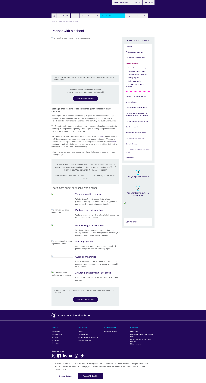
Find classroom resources (134, 52)
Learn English (63, 16)
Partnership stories (110, 331)
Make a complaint (136, 344)
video (101, 136)
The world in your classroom (135, 58)
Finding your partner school (137, 71)
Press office (134, 331)
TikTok (82, 354)
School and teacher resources (112, 16)
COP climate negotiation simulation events (138, 151)
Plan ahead (130, 157)
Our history (55, 340)
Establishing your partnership (137, 74)
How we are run (57, 334)
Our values (55, 337)
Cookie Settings (65, 376)
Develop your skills (132, 127)
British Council (58, 9)
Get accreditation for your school (137, 121)
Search (153, 3)
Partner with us (83, 334)
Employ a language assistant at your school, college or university (137, 114)
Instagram (77, 354)
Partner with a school (133, 63)
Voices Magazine (110, 327)
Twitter (54, 354)
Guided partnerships (134, 81)
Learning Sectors (131, 102)
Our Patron (55, 343)
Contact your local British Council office (141, 335)
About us (55, 327)
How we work (56, 331)
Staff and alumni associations (88, 337)
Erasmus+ (129, 46)
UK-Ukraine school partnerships (136, 108)
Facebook (59, 354)
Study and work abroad (90, 16)
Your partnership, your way (137, 68)
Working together (133, 78)
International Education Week (136, 132)
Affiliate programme (84, 340)
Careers (80, 331)
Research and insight (121, 2)
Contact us (136, 2)
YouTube (71, 354)
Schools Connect (131, 144)
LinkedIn (65, 354)
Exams (75, 16)
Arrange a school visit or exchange (135, 85)
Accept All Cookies (90, 376)
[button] (103, 315)
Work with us (82, 327)
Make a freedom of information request (140, 340)
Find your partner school (85, 98)
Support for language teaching (136, 96)
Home (54, 15)
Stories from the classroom (135, 138)
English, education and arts (136, 16)
